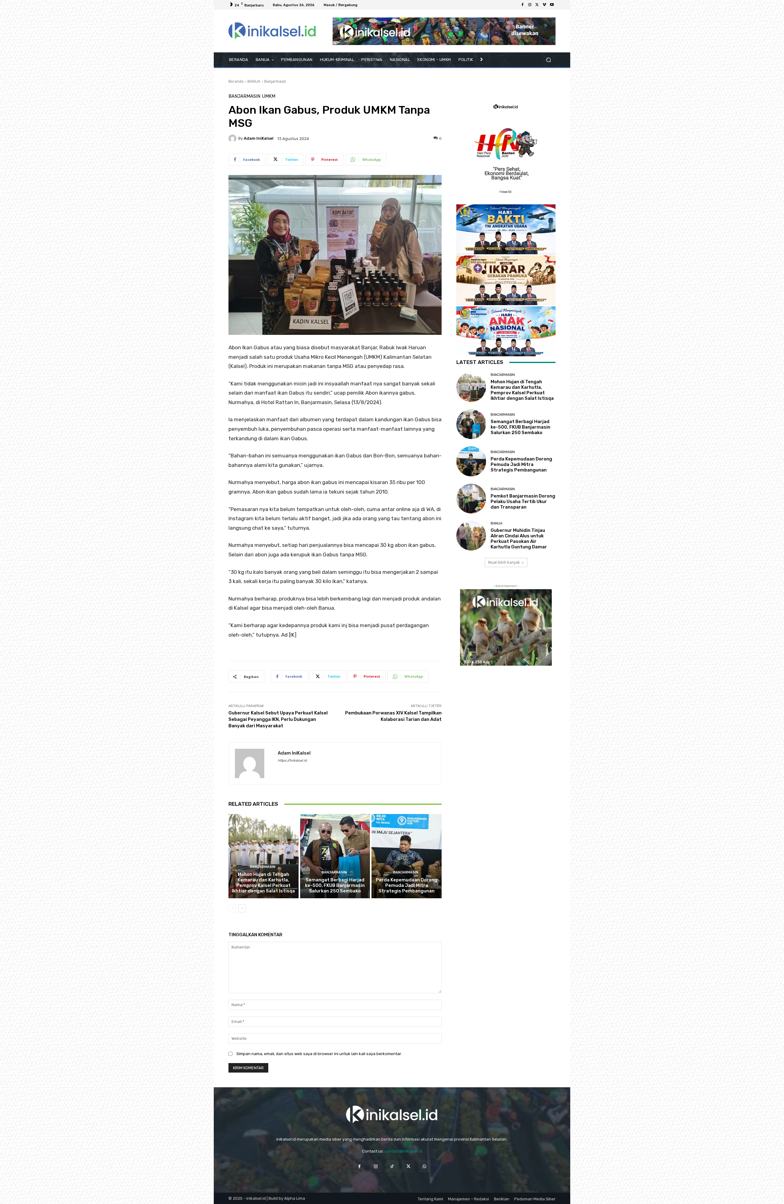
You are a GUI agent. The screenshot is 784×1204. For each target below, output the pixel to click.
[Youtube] (552, 5)
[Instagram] (529, 5)
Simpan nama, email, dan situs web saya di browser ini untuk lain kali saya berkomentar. (319, 1053)
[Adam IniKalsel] (233, 138)
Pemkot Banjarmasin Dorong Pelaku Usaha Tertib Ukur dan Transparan (523, 501)
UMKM (268, 96)
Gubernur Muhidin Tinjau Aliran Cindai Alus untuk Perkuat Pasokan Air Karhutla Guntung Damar (519, 539)
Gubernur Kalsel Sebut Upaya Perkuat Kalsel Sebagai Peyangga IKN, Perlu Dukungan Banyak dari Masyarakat (278, 719)
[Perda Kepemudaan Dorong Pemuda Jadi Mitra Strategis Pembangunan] (406, 856)
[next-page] (242, 908)
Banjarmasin (275, 81)
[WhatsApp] (425, 1166)
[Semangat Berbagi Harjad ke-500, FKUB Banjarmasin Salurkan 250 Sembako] (335, 856)
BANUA (253, 81)
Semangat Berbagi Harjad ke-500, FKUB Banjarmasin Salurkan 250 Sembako (335, 885)
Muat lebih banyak (504, 562)
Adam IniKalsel (258, 138)
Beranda (235, 81)
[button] (548, 60)
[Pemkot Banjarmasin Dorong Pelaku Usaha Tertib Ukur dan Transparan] (471, 498)
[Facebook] (522, 5)
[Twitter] (537, 5)
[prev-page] (232, 908)
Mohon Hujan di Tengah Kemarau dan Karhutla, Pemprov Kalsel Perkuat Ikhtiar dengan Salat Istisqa (263, 883)
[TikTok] (392, 1166)
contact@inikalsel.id (403, 1151)
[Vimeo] (544, 5)
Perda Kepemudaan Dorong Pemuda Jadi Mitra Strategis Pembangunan (406, 885)
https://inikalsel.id (292, 760)
